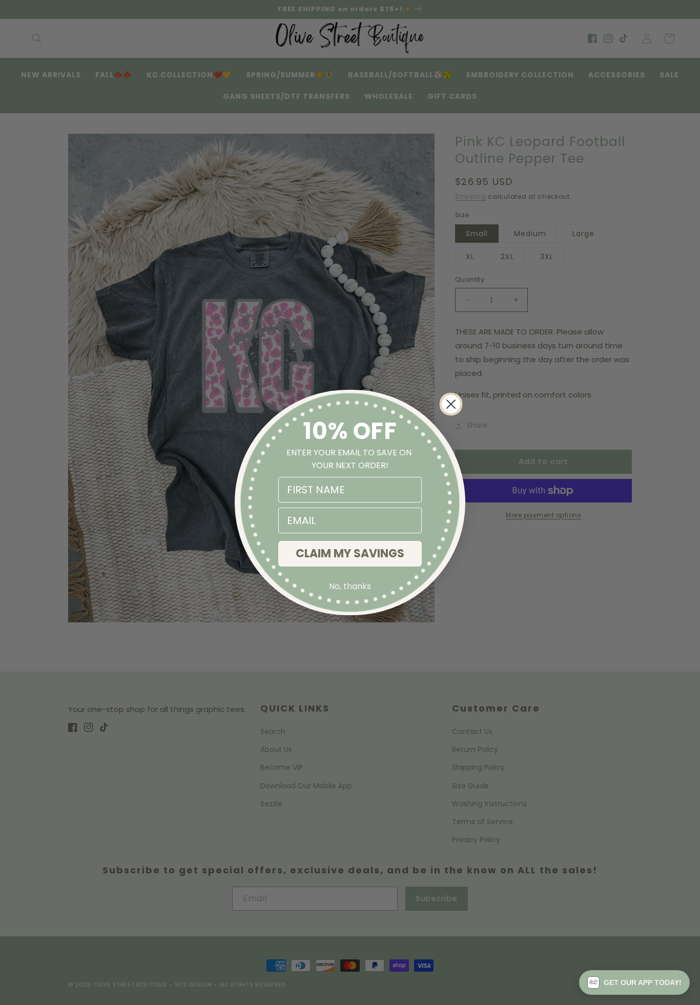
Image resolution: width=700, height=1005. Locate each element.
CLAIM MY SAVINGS (350, 553)
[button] (634, 982)
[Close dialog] (451, 404)
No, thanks (350, 586)
